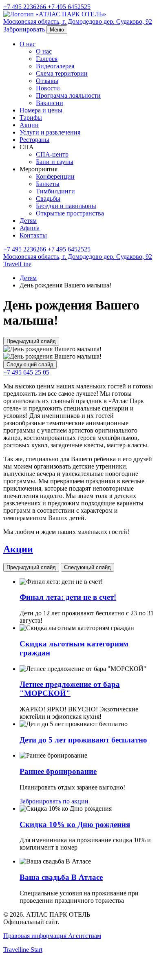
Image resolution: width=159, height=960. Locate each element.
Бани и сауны (54, 161)
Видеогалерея (55, 66)
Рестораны (34, 139)
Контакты (33, 235)
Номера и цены (41, 110)
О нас (27, 43)
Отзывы (47, 80)
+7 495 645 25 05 (26, 372)
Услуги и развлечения (50, 132)
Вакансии (49, 102)
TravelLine (17, 263)
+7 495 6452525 (69, 6)
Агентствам (84, 935)
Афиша (30, 227)
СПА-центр (52, 154)
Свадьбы (48, 198)
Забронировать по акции (54, 801)
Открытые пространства (70, 213)
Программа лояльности (68, 95)
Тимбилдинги (55, 191)
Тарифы (31, 117)
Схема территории (62, 73)
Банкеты (48, 183)
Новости (48, 88)
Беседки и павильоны (66, 205)
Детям (28, 220)
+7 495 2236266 (25, 6)
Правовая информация (35, 935)
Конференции (55, 176)
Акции (29, 124)
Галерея (46, 58)
